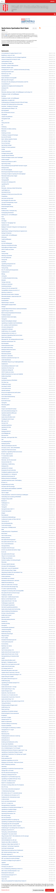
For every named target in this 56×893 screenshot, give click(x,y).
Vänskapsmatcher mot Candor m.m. (9, 333)
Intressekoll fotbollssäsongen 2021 (8, 639)
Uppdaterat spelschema (6, 425)
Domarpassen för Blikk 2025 (7, 63)
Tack (2, 439)
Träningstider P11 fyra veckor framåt (9, 833)
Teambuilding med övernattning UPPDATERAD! (11, 496)
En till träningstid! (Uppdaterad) (8, 605)
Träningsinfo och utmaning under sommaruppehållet (12, 590)
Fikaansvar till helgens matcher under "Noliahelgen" (12, 157)
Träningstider (4, 114)
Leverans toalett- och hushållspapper (9, 235)
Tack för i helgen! (5, 177)
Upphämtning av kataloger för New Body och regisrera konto (14, 231)
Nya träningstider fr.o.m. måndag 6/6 (9, 474)
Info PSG (3, 186)
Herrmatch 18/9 (4, 423)
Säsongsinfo (4, 625)
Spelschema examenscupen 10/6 (8, 341)
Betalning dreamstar (5, 537)
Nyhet (2, 529)
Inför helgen (3, 220)
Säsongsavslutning (5, 298)
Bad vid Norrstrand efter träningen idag (9, 586)
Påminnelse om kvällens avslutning (8, 128)
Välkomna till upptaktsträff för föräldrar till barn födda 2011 (13, 880)
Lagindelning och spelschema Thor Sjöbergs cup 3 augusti (13, 754)
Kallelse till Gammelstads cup (7, 582)
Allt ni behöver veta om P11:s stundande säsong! (11, 793)
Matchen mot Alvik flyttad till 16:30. (8, 598)
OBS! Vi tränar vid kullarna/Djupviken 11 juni (10, 870)
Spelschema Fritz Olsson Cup (7, 368)
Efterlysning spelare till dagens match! (9, 705)
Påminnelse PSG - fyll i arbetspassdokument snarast (12, 339)
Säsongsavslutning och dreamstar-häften (10, 656)
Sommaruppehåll (5, 684)
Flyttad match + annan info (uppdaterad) (9, 568)
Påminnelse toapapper (6, 204)
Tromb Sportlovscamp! (6, 525)
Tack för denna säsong (6, 394)
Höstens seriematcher (6, 151)
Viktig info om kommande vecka (8, 556)
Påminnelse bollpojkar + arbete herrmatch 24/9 (11, 296)
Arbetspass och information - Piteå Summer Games (12, 762)
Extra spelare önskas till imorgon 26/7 (9, 678)
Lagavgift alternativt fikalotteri (7, 155)
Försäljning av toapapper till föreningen (9, 135)
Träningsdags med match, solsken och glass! (11, 825)
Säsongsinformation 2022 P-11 (7, 509)
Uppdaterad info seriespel (7, 468)
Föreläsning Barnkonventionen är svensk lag (10, 735)
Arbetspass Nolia (5, 167)
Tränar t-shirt (4, 878)
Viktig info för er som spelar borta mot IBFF (10, 664)
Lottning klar (4, 276)
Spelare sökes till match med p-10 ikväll (9, 654)
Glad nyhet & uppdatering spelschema (9, 607)
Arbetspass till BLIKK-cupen (7, 67)
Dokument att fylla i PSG (6, 462)
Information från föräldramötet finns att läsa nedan (12, 104)
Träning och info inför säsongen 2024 (9, 288)
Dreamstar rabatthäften (6, 725)
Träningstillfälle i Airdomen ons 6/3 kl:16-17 (10, 290)
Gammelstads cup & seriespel (7, 578)
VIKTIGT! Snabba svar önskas (7, 249)
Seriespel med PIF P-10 (6, 719)
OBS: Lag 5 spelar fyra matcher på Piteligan (10, 858)
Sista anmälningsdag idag (6, 523)
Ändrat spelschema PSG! (6, 758)
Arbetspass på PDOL (5, 443)
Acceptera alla (49, 890)
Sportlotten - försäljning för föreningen (9, 106)
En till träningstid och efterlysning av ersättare (10, 727)
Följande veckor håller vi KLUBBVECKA (9, 842)
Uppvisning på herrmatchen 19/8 (8, 813)
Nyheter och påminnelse (6, 721)
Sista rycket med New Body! (7, 198)
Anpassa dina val (5, 890)
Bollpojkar (3, 280)
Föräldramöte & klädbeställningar (8, 517)
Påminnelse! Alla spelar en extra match (9, 670)
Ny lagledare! (4, 715)
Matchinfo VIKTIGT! (5, 617)
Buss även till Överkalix (6, 137)
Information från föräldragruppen (8, 566)
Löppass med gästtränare (6, 116)
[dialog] (28, 887)
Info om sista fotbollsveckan (7, 543)
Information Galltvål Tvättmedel (8, 564)
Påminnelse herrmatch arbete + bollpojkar (10, 294)
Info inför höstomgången (6, 169)
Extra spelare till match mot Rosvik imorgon (10, 592)
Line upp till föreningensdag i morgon (9, 202)
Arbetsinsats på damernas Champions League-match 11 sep (14, 750)
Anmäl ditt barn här (5, 876)
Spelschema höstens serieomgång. (8, 316)
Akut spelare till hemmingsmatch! (8, 539)
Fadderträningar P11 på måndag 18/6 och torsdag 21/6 (13, 827)
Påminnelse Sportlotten (6, 353)
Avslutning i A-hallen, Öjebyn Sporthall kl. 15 (10, 844)
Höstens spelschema (5, 576)
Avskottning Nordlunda (6, 286)
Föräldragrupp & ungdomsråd (7, 603)
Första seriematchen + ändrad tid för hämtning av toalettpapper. (14, 494)
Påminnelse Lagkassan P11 (7, 854)
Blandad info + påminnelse (7, 355)
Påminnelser (4, 562)
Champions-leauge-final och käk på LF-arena (10, 59)
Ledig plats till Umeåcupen (7, 329)
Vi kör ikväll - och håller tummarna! (8, 780)
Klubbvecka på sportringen (7, 633)
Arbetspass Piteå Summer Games (8, 349)
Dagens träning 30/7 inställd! (7, 676)
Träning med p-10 (5, 521)
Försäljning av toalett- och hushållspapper (10, 98)
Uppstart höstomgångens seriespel (8, 321)
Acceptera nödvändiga (38, 890)
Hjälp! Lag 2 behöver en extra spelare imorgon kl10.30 (12, 701)
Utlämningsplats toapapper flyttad (8, 304)
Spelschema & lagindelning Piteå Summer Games (11, 335)
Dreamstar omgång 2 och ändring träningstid (10, 560)
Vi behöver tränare (5, 799)
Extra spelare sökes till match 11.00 (8, 541)
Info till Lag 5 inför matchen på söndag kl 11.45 (11, 674)
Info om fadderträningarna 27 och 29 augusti (10, 748)
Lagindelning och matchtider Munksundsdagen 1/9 (12, 807)
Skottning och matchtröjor (6, 284)
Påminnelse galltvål (5, 404)
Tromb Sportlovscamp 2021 (7, 641)
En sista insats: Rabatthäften (7, 744)
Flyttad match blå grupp (6, 337)
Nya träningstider (5, 343)
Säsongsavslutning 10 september (8, 805)
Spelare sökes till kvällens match (8, 417)
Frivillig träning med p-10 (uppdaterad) (9, 531)
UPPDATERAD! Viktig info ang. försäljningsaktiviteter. (12, 361)
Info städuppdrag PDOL (6, 441)
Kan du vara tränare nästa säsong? (8, 801)
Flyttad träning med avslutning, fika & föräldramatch (12, 850)
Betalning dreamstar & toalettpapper (9, 478)
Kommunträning (4, 643)
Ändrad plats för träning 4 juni (7, 872)
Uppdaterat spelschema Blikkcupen (9, 412)
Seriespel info (4, 621)
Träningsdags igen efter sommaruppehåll (10, 823)
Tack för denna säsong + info (7, 650)
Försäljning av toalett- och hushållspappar (10, 94)
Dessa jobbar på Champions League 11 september (12, 746)
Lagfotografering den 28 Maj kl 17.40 (9, 108)
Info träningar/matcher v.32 (7, 668)
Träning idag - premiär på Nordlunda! (9, 831)
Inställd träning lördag (6, 631)
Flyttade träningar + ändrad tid (7, 302)
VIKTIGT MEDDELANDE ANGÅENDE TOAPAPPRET (11, 488)
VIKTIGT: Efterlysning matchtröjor (8, 764)
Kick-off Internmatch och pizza (7, 112)
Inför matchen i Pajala (5, 141)
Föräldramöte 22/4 (5, 271)
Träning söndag (4, 253)
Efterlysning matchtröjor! (6, 265)
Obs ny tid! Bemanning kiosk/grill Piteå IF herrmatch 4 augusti (14, 165)
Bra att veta (3, 551)
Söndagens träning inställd (7, 153)
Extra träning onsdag (5, 815)
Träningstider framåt (5, 118)
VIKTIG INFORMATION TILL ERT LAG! (8, 840)
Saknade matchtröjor (5, 390)
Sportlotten (3, 261)
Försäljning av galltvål (5, 415)
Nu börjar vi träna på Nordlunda (8, 613)
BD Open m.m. (4, 482)
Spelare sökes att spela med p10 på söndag (10, 609)
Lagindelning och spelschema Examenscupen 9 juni (12, 768)
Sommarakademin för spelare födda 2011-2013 (11, 53)
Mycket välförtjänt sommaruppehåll (8, 77)
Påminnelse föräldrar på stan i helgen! (9, 175)
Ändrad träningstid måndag (7, 206)
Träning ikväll (4, 259)
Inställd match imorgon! (6, 615)
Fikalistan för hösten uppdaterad (8, 147)
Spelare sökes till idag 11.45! (7, 699)
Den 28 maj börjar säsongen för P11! (9, 874)
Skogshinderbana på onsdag (7, 484)
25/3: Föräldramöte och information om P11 (10, 795)
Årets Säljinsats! (4, 515)
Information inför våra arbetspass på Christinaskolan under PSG (14, 81)
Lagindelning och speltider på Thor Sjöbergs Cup (11, 821)
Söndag (3, 218)
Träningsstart (4, 378)
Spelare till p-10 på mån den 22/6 (8, 692)
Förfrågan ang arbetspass (6, 558)
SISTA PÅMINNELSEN (5, 433)
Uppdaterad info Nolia (6, 427)
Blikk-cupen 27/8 (5, 421)
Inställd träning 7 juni (5, 707)
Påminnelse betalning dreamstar (8, 619)
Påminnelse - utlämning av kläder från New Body (11, 188)
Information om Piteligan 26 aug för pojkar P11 (11, 860)
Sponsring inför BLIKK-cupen (7, 71)
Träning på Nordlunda (6, 703)
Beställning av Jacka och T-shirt (8, 55)
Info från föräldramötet (6, 257)
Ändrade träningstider (6, 351)
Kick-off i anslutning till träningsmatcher (9, 269)
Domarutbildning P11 (5, 83)
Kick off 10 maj (4, 786)
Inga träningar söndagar (6, 145)
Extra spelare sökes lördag (7, 347)
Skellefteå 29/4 (4, 363)
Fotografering (4, 196)
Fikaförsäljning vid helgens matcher (8, 247)
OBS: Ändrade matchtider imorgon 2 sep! (10, 852)
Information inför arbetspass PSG (8, 182)
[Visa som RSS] (40, 28)
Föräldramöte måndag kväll (7, 370)
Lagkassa (3, 862)
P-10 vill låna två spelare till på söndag (9, 278)
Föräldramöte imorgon (6, 384)
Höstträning (3, 126)
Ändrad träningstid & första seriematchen (10, 713)
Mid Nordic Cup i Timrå (6, 73)
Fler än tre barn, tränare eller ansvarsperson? (10, 789)
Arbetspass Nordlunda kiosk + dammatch (10, 580)
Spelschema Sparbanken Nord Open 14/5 (10, 357)
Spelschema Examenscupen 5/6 (8, 476)
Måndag (3, 274)
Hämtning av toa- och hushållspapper (9, 214)
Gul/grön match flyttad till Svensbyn (8, 408)
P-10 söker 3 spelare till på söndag (8, 588)
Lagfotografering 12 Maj (6, 61)
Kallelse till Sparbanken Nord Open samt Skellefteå (12, 374)
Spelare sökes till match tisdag (7, 666)
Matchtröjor (3, 130)
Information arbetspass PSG (7, 327)
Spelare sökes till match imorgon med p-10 (10, 652)
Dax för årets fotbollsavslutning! (8, 396)
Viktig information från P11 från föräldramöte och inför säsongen (15, 836)
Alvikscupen (4, 237)
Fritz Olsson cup (4, 382)
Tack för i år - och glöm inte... (7, 803)
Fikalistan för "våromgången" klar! (8, 222)
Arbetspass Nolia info (6, 431)
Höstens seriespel (5, 159)
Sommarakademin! (5, 75)
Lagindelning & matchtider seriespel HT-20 (10, 682)
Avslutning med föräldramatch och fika (9, 742)
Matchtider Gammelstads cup (7, 574)
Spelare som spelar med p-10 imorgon (9, 584)
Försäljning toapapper (6, 314)
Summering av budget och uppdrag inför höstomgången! (13, 173)
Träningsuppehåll (5, 179)
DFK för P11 (3, 90)
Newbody (3, 241)
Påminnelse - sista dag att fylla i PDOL (9, 437)
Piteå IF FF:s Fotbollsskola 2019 (8, 782)
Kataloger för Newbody (6, 233)
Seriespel (3, 251)
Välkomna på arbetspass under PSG (9, 445)
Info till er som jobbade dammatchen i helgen (10, 549)
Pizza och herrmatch (5, 143)
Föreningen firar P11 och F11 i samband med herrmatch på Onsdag (15, 69)
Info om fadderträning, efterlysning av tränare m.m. (12, 868)
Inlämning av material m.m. (7, 292)
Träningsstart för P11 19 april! (7, 729)
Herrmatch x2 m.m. (5, 398)
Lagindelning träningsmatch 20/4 (8, 263)
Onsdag (3, 149)
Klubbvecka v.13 (4, 731)
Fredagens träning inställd (6, 498)
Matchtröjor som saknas (6, 645)
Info (2, 120)
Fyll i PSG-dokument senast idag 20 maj (9, 772)
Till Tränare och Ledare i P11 (7, 866)
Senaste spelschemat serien (7, 345)
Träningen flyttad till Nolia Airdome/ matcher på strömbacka (14, 308)
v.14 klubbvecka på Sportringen (8, 791)
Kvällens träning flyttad (6, 376)
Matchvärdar (4, 208)
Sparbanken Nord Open (6, 490)
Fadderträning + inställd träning (8, 464)
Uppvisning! (3, 766)
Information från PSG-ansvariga (8, 486)
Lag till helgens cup (5, 190)
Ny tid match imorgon (5, 400)
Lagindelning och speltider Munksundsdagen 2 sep (12, 856)
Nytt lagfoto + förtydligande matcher (9, 662)
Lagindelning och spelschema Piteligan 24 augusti (12, 752)
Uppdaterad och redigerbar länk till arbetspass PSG (12, 85)
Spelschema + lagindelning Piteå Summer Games (11, 451)
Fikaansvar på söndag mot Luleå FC (8, 161)
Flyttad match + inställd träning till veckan (10, 596)
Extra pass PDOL (4, 435)
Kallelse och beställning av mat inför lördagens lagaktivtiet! (13, 57)
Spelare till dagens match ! (7, 690)
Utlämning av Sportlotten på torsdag (9, 245)
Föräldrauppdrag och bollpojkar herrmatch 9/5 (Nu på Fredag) (14, 102)
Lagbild (3, 658)
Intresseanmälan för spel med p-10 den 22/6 (10, 697)
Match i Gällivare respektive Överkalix (9, 139)
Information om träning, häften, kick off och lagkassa (12, 784)
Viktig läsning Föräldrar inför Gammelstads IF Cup (11, 572)
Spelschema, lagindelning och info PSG (9, 760)
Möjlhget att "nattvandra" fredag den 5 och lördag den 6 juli (13, 227)
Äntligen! (3, 513)
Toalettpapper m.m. (5, 502)
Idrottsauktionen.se (5, 737)
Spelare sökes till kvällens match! (8, 660)
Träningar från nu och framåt (7, 770)
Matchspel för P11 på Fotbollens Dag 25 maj (10, 776)
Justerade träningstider (6, 629)
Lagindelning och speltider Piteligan (8, 809)
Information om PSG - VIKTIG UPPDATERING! (10, 447)
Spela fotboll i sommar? (6, 838)
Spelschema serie (5, 224)
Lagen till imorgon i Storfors (7, 310)
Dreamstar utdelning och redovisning (9, 723)
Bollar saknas (4, 533)
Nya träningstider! (5, 110)
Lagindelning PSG (5, 184)
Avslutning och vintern (6, 132)
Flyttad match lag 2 (5, 709)
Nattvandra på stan (5, 733)
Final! (2, 216)
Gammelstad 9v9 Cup (5, 192)
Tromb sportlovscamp (6, 388)
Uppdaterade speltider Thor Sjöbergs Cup (10, 819)
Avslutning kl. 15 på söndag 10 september (10, 846)
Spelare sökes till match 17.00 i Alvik (9, 600)
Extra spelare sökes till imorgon (8, 553)
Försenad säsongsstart (6, 511)
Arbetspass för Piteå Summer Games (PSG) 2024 (11, 194)
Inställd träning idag (5, 680)
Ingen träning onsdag (5, 163)
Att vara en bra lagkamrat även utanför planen (10, 392)
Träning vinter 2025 (5, 122)
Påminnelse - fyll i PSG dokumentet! (8, 459)
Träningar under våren (5, 282)
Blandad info (4, 500)
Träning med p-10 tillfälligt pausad (8, 527)
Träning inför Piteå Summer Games (8, 449)
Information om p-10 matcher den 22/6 (9, 694)
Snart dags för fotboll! (6, 386)
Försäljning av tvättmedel (6, 594)
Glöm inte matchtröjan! (6, 817)
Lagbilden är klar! (5, 647)
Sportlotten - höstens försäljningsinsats (9, 65)
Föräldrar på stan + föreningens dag (9, 210)
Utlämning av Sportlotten (6, 255)
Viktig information (5, 635)
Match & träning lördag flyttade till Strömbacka (11, 312)
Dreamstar (3, 406)
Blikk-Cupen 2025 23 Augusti (7, 79)
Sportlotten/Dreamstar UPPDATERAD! (9, 380)
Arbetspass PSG (4, 88)
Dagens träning (4, 229)
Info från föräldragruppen (6, 243)
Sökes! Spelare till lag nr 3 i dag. (8, 688)
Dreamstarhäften (5, 300)
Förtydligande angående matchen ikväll (9, 472)
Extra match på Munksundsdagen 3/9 (9, 410)
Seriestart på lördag (5, 623)
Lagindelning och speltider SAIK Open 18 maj (10, 778)
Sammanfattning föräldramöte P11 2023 (9, 365)
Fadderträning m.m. (5, 457)
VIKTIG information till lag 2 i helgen (8, 570)
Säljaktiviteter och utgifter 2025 (7, 100)
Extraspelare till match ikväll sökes (8, 470)
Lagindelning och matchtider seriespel (9, 711)
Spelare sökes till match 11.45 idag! (8, 686)
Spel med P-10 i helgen (6, 717)
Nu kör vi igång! (4, 637)
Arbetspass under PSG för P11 (7, 829)
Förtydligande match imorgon (7, 419)
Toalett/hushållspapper (6, 239)
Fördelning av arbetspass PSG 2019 (8, 774)
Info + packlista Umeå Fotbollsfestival (9, 325)
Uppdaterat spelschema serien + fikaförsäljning (11, 480)
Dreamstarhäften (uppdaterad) (7, 627)
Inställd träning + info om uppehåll (8, 331)
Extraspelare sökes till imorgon (7, 547)
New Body (3, 96)
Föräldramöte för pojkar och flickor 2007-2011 (11, 519)
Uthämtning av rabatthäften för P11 (8, 811)
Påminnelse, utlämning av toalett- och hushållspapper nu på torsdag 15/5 (16, 92)
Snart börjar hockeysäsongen (7, 848)
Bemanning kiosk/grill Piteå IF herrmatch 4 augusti (11, 171)
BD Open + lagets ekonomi (7, 453)
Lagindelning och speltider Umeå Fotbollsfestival (11, 323)
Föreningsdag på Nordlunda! (7, 212)
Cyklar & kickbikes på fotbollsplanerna (9, 611)
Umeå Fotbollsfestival (6, 359)
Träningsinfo (4, 318)
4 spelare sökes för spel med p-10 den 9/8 (10, 672)
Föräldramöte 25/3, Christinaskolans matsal (10, 797)
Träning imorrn (4, 504)
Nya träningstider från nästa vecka (8, 200)
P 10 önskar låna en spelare (7, 455)
